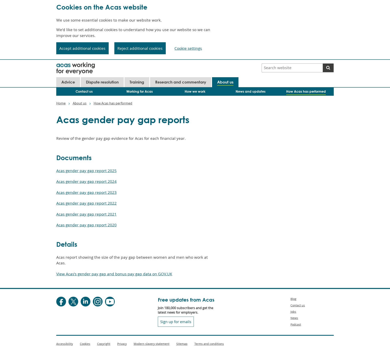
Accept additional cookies (82, 48)
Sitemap (181, 344)
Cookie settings (188, 48)
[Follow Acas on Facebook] (61, 301)
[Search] (328, 68)
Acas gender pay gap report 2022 (86, 203)
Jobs (293, 312)
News (294, 318)
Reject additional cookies (139, 48)
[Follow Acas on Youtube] (110, 301)
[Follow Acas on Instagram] (98, 301)
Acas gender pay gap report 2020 (86, 225)
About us (80, 103)
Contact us (297, 305)
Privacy (122, 344)
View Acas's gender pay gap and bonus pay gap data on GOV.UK (114, 274)
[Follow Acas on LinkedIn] (85, 301)
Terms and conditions (209, 344)
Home (61, 103)
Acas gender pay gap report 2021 (86, 214)
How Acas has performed (113, 103)
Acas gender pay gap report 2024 (86, 181)
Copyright (103, 344)
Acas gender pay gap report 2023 (86, 192)
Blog (293, 299)
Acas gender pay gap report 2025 (86, 170)
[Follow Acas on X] (73, 301)
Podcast (295, 324)
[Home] (75, 65)
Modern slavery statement (151, 344)
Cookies (85, 344)
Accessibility (64, 344)
